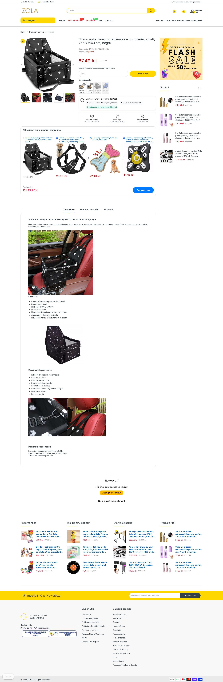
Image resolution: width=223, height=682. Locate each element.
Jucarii (115, 657)
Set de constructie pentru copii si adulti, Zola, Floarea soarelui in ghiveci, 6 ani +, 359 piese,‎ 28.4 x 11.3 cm (95, 534)
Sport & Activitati (120, 642)
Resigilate (117, 618)
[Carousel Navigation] (199, 88)
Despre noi (86, 614)
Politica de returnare (90, 622)
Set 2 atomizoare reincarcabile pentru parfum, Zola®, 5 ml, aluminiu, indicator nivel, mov (188, 117)
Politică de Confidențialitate (93, 626)
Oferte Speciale (122, 522)
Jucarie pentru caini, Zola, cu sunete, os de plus (105, 139)
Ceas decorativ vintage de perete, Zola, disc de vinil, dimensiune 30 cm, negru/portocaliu (94, 565)
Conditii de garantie (90, 618)
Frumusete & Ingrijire (121, 645)
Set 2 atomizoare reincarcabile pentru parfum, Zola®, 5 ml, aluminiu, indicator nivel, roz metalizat (188, 135)
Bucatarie (117, 630)
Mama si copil (118, 661)
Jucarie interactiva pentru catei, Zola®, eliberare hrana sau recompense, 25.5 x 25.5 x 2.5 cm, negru (140, 140)
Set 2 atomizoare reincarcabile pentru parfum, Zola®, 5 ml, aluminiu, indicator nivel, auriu (188, 99)
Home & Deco (119, 626)
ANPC (84, 638)
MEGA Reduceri (119, 614)
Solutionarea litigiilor (90, 642)
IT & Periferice (119, 638)
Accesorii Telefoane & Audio (125, 665)
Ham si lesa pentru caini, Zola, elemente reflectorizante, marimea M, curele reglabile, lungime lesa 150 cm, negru (71, 140)
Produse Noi (167, 522)
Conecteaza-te (179, 2)
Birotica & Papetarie (121, 653)
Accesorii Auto (119, 634)
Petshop (116, 622)
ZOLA (30, 680)
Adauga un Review (111, 492)
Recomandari (29, 522)
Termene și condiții (90, 630)
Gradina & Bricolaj (120, 649)
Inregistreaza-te (196, 2)
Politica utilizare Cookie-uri (93, 634)
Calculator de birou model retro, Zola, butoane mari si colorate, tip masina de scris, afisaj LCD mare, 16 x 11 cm (95, 549)
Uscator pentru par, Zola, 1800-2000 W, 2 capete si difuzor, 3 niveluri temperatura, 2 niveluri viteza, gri (141, 565)
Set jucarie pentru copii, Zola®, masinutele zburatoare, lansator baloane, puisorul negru (47, 565)
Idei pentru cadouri (78, 522)
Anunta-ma (143, 74)
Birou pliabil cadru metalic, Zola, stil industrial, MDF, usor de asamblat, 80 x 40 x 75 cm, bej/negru (142, 534)
